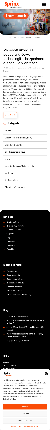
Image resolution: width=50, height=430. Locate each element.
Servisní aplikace (11, 180)
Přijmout (25, 407)
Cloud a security (13, 275)
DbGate (8, 131)
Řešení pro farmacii (15, 291)
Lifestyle (6, 71)
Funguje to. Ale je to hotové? (18, 341)
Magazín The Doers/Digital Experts (19, 166)
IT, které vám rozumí (15, 226)
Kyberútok (11, 245)
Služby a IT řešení (14, 230)
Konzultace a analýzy (13, 145)
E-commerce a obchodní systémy (18, 138)
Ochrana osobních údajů (30, 426)
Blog (8, 238)
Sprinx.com (12, 37)
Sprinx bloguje (25, 37)
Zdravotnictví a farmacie (15, 187)
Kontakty (10, 249)
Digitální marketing (15, 279)
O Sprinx (10, 234)
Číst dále (9, 115)
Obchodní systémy (14, 287)
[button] (46, 374)
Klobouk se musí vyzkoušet (17, 317)
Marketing (9, 173)
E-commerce (12, 271)
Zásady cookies (15, 426)
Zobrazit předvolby (25, 421)
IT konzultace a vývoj (15, 283)
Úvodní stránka (13, 222)
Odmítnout (25, 414)
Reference (11, 242)
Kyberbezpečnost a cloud (15, 152)
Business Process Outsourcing (19, 295)
